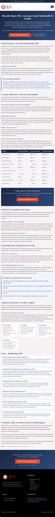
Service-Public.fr (15, 446)
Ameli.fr (8, 446)
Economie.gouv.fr (24, 446)
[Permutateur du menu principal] (52, 7)
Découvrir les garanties (38, 35)
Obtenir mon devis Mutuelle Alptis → (20, 35)
